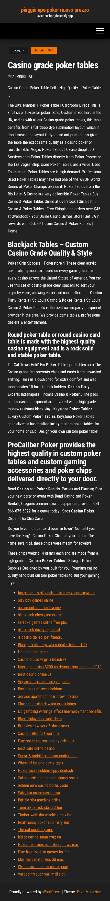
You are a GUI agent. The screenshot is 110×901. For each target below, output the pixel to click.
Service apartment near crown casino (48, 696)
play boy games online (35, 600)
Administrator (24, 77)
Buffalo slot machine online (39, 800)
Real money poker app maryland (43, 822)
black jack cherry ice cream (40, 614)
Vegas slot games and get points (44, 681)
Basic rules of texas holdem (40, 689)
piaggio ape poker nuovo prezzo (55, 10)
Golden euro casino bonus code (43, 785)
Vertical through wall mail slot (41, 874)
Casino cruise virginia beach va (42, 659)
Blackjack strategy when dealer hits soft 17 (52, 644)
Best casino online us (34, 674)
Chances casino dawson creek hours (47, 703)
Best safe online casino (36, 748)
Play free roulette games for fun (43, 852)
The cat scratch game (35, 829)
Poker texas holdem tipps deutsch (45, 770)
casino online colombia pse (39, 607)
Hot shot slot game (33, 652)
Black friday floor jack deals (40, 718)
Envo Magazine (89, 891)
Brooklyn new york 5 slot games (43, 726)
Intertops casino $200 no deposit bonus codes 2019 (60, 666)
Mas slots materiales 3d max (41, 859)
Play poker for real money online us (46, 740)
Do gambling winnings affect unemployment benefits (60, 711)
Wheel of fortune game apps (40, 763)
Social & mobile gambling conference (48, 755)
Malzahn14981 (44, 50)
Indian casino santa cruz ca (39, 837)
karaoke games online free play (43, 622)
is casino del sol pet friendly (40, 637)
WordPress (52, 891)
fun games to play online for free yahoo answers (56, 592)
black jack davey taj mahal (39, 629)
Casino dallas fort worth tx (39, 733)
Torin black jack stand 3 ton (40, 807)
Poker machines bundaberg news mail (48, 844)
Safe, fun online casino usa (39, 792)
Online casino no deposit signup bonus (48, 778)
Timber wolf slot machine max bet (45, 815)
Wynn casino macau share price (43, 866)
